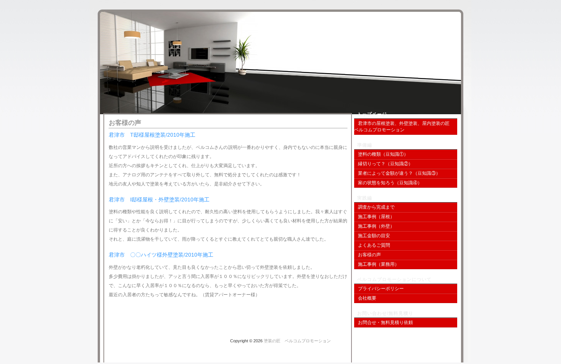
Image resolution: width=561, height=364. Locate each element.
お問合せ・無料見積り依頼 (385, 322)
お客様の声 (369, 254)
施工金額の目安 (374, 235)
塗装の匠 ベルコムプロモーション (412, 36)
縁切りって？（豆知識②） (385, 163)
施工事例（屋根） (376, 216)
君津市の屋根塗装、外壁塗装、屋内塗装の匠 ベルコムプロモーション (404, 127)
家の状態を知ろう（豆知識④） (390, 182)
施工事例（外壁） (376, 226)
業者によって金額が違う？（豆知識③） (399, 173)
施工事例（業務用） (378, 264)
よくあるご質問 (374, 245)
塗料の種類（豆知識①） (383, 154)
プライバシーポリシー (381, 288)
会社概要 (367, 298)
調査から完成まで (376, 207)
